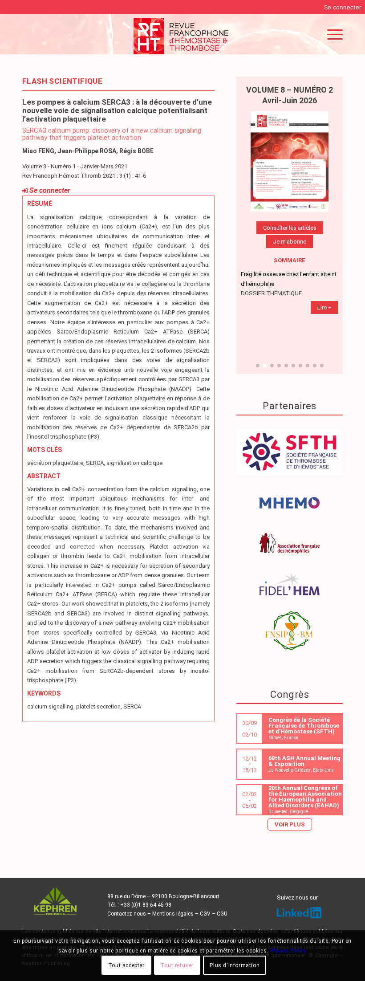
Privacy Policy (288, 951)
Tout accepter (126, 965)
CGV (205, 914)
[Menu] (330, 34)
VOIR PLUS (290, 824)
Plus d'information (235, 965)
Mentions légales (173, 914)
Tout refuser (177, 965)
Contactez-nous (126, 914)
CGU (222, 914)
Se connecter (49, 190)
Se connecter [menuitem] (342, 7)
